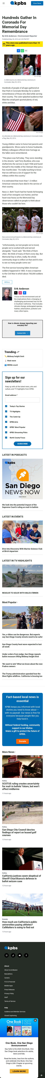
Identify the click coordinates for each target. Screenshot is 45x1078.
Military (7, 282)
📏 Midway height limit (14, 356)
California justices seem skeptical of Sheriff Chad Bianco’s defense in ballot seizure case (21, 878)
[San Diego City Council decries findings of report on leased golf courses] (22, 812)
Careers (7, 978)
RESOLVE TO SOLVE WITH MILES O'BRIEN (20, 593)
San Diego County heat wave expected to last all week (22, 645)
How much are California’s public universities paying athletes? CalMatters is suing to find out (19, 925)
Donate (22, 741)
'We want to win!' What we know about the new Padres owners (22, 665)
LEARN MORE (19, 1071)
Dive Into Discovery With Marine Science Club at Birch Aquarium (22, 550)
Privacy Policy (9, 993)
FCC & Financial (9, 982)
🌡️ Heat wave (10, 361)
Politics (4, 781)
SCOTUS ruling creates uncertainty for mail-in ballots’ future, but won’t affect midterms (20, 786)
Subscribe (22, 444)
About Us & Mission (10, 970)
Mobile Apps (8, 986)
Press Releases (9, 989)
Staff (6, 997)
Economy (5, 919)
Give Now (37, 3)
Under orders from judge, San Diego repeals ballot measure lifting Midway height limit (21, 655)
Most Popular (9, 602)
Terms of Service (9, 1001)
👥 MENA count (11, 365)
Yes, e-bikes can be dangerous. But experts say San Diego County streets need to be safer (22, 635)
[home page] (18, 3)
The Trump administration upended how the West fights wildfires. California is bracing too (22, 675)
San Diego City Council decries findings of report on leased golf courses (19, 832)
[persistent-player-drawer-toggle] (42, 1075)
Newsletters (8, 974)
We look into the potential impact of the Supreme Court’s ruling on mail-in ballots (20, 506)
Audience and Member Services (14, 1011)
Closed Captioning (10, 1015)
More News (8, 752)
